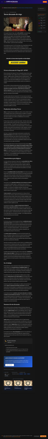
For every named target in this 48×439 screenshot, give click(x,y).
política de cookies (8, 436)
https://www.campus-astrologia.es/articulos (25, 7)
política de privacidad (17, 436)
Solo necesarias (36, 436)
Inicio (4, 12)
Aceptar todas (43, 436)
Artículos (7, 12)
